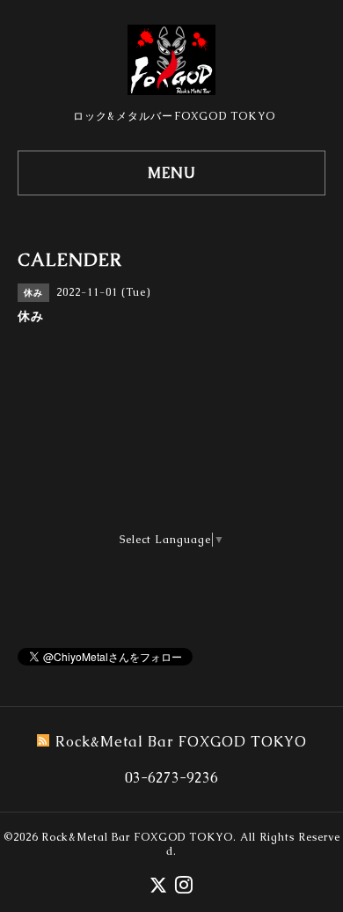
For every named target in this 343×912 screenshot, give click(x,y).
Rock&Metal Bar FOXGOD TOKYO (137, 837)
